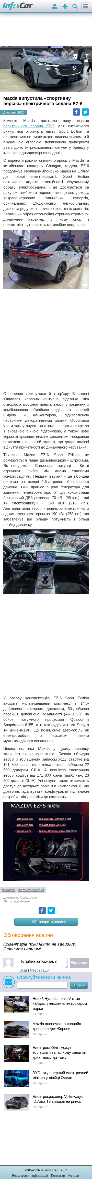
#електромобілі (31, 890)
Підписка (79, 985)
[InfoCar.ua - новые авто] (18, 6)
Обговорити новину (49, 922)
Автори (73, 1175)
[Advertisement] (46, 341)
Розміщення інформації (30, 1175)
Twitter (85, 112)
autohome (22, 901)
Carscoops (29, 897)
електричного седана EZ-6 (28, 126)
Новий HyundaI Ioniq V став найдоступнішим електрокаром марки (59, 1003)
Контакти (58, 1175)
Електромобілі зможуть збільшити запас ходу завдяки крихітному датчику (59, 1052)
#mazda (8, 890)
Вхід (23, 970)
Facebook (76, 112)
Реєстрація (40, 970)
